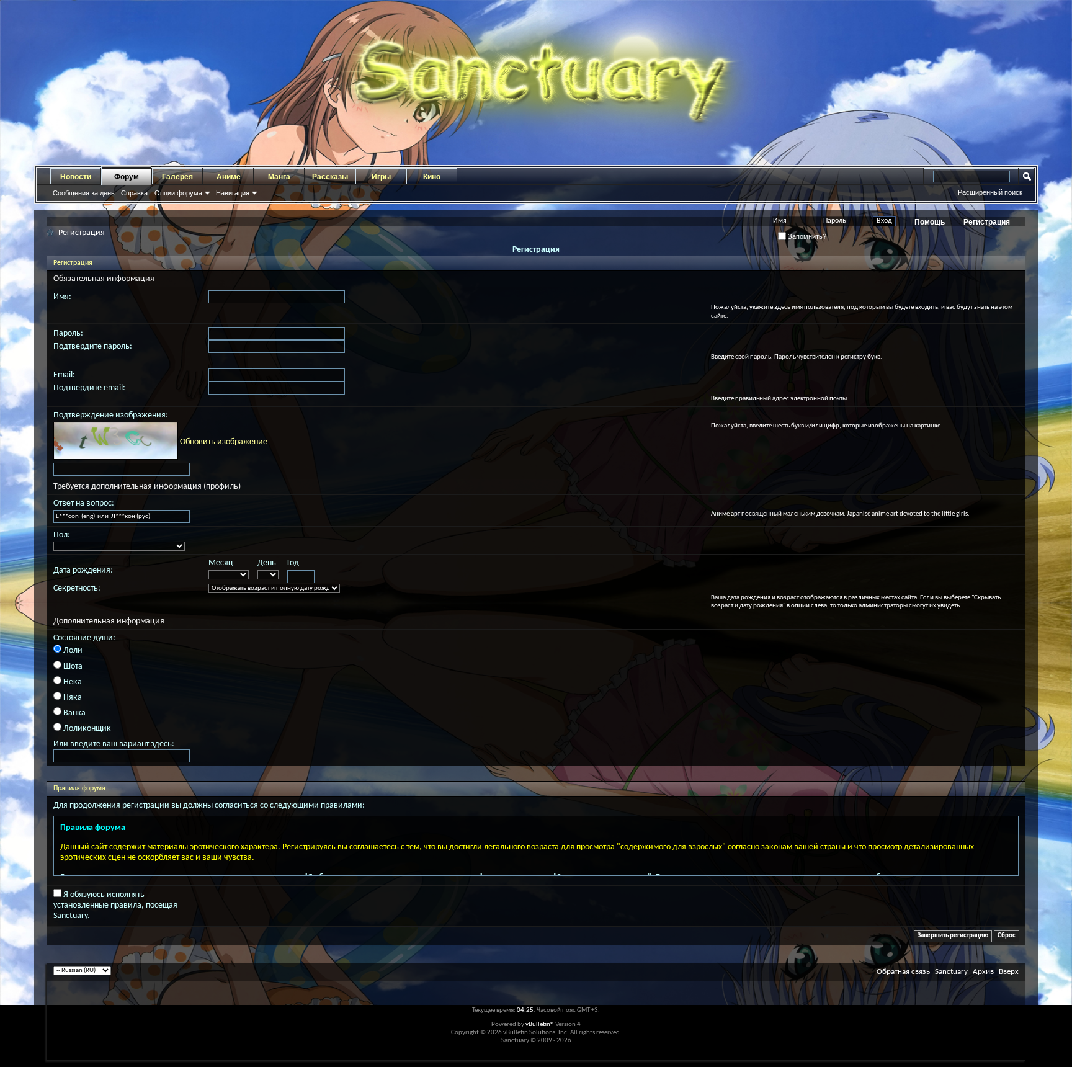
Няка (71, 697)
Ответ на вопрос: (83, 503)
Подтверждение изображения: (110, 415)
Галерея (177, 176)
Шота (72, 666)
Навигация (232, 193)
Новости (75, 176)
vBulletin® (539, 1024)
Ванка (73, 713)
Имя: (62, 296)
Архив (983, 972)
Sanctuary (951, 972)
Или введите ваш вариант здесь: (113, 744)
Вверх (1009, 972)
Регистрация (986, 222)
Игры (381, 176)
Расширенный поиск (990, 192)
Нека (71, 682)
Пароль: (68, 333)
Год (293, 563)
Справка (134, 193)
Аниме (229, 176)
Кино (431, 176)
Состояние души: (84, 638)
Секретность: (76, 588)
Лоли (72, 650)
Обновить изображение (223, 442)
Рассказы (330, 176)
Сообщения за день (84, 193)
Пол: (61, 535)
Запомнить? (806, 236)
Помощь (929, 222)
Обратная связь (903, 972)
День (266, 563)
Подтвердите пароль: (92, 346)
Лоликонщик (86, 728)
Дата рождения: (83, 570)
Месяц (220, 563)
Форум (126, 176)
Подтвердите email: (89, 388)
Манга (279, 176)
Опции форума (178, 193)
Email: (64, 375)
